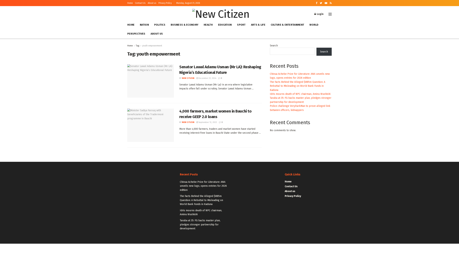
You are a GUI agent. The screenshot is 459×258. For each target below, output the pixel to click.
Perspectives (136, 33)
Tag (137, 45)
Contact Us (140, 3)
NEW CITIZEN (188, 78)
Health (208, 24)
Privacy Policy (165, 3)
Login (319, 14)
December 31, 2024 (207, 78)
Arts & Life (258, 24)
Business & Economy (184, 24)
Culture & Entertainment (287, 24)
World (313, 24)
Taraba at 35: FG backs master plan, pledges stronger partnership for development (200, 224)
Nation (144, 24)
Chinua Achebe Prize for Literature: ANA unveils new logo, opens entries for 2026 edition (203, 186)
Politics (159, 24)
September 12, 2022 (207, 122)
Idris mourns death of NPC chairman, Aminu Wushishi (300, 93)
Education (225, 24)
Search (274, 45)
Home (130, 3)
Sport (241, 24)
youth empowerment (152, 45)
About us (152, 3)
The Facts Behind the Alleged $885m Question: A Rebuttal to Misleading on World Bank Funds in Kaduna (297, 86)
